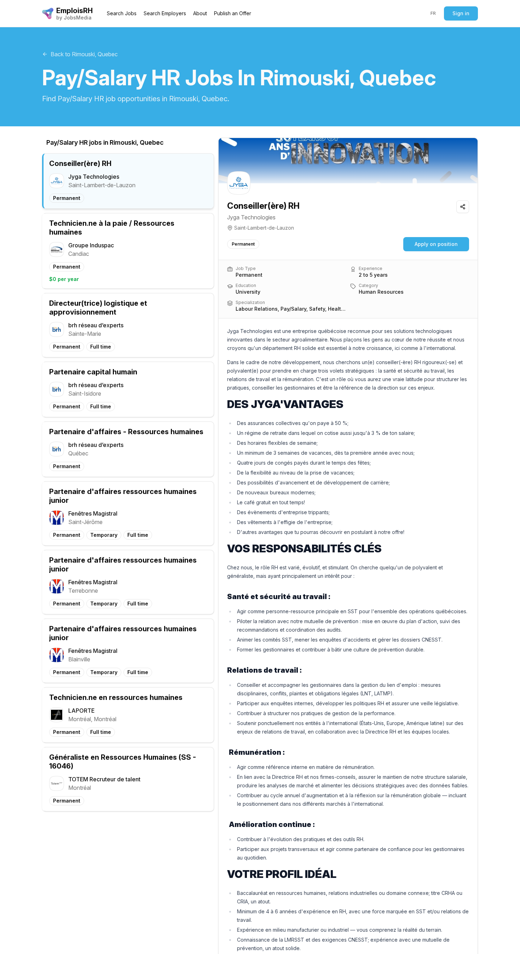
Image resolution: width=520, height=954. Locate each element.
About (200, 13)
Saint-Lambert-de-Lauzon (264, 228)
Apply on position (436, 244)
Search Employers (165, 13)
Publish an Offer (232, 13)
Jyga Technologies (251, 217)
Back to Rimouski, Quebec (84, 54)
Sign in (460, 13)
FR (433, 13)
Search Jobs (122, 13)
